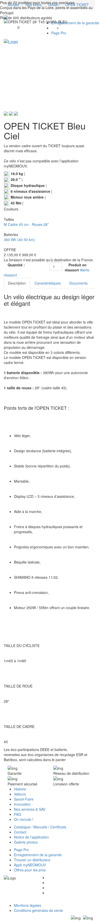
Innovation (22, 804)
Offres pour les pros (30, 869)
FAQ (17, 814)
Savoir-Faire (24, 799)
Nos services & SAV (29, 809)
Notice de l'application (31, 837)
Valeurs (20, 794)
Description (17, 283)
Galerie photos (26, 842)
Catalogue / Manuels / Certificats (40, 826)
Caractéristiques (48, 283)
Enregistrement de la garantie (75, 22)
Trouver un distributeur (32, 859)
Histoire (20, 788)
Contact (20, 831)
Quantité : (16, 264)
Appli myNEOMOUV (30, 864)
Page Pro (58, 32)
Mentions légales (27, 905)
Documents (78, 283)
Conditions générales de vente (38, 910)
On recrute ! (23, 819)
